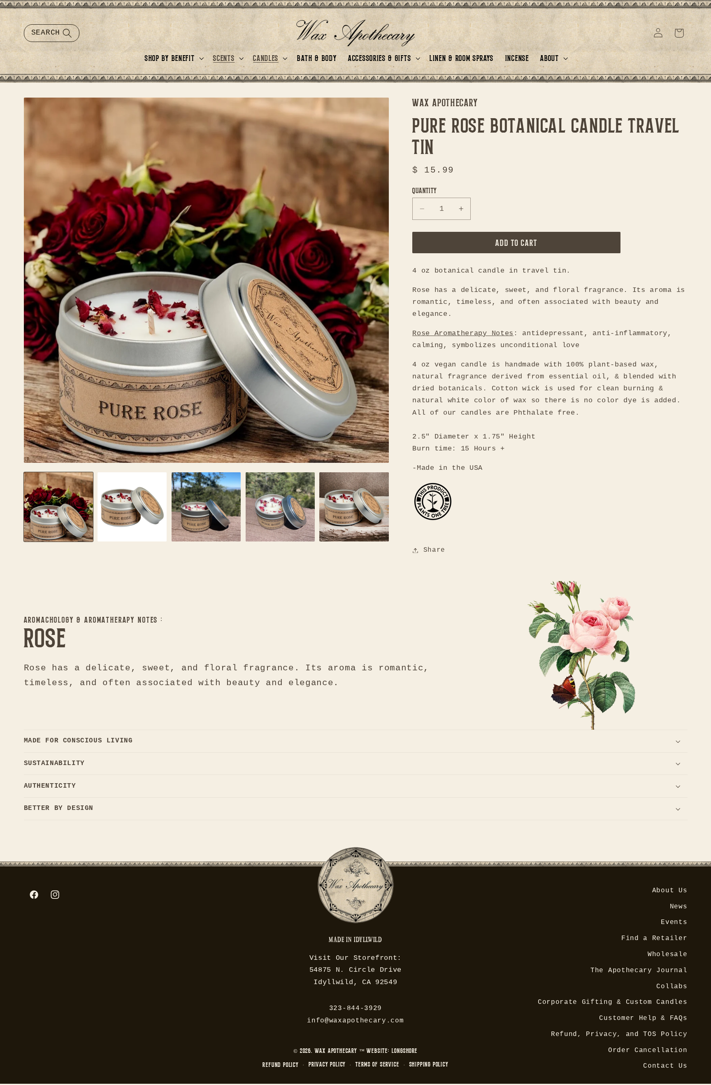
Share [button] (434, 550)
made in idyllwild (355, 940)
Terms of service (377, 1064)
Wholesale (667, 954)
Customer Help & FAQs (643, 1018)
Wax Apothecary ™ (340, 1050)
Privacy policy (327, 1064)
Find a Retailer (654, 938)
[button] (51, 33)
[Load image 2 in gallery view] (132, 506)
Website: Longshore (392, 1050)
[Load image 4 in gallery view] (280, 506)
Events (674, 922)
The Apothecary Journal (638, 970)
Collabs (671, 986)
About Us (670, 890)
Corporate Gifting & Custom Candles (612, 1002)
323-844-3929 (355, 1008)
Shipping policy (428, 1064)
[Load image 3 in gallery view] (206, 506)
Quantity (424, 190)
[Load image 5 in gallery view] (353, 506)
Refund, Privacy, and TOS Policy (619, 1034)
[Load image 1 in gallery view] (58, 506)
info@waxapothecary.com (355, 1020)
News (679, 906)
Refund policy (280, 1064)
